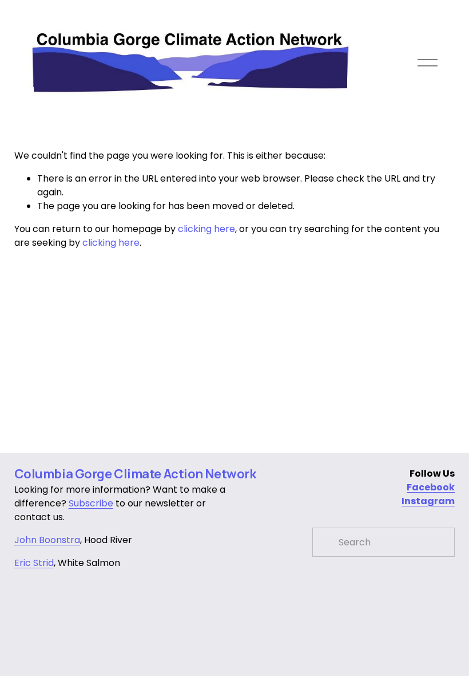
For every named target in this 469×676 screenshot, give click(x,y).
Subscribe (91, 503)
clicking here (206, 228)
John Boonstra (47, 540)
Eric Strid (34, 562)
